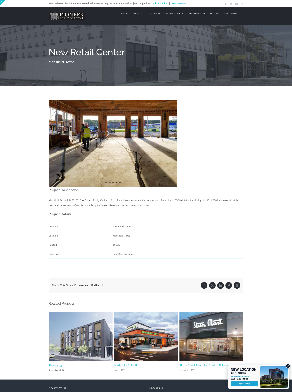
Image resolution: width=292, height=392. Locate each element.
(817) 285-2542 (178, 3)
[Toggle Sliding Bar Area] (2, 2)
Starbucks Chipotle (61, 365)
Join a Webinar (160, 3)
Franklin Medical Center (194, 365)
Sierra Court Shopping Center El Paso (138, 365)
